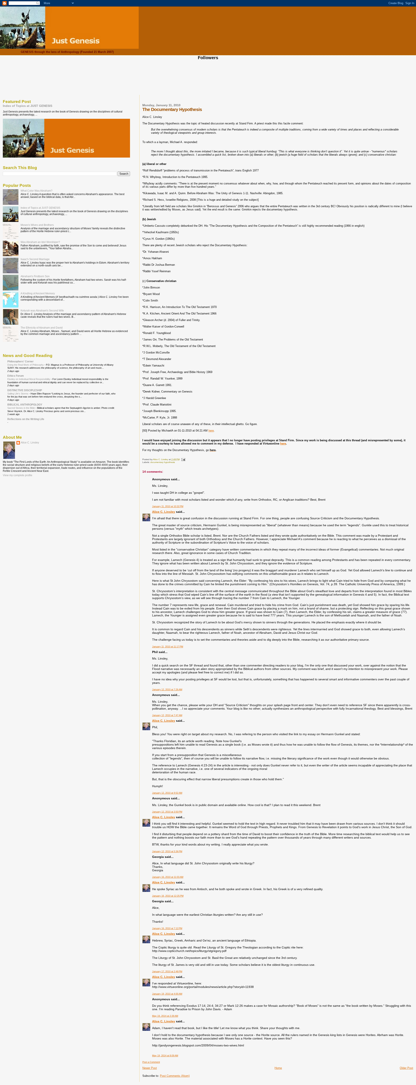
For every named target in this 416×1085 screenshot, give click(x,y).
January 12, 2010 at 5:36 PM (167, 851)
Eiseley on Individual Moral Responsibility (29, 379)
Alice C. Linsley (163, 511)
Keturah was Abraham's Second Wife (42, 310)
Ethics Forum (15, 375)
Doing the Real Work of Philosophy (25, 364)
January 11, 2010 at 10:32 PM (167, 506)
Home (278, 1068)
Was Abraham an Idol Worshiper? (40, 242)
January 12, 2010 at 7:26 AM (167, 689)
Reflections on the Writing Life (25, 419)
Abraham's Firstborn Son (35, 276)
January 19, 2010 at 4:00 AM (167, 993)
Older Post (406, 1068)
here (211, 430)
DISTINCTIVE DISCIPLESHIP (24, 390)
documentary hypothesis (162, 462)
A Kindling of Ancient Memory (38, 293)
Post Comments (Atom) (175, 1075)
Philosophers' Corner (20, 361)
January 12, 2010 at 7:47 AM (167, 715)
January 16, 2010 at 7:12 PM (167, 928)
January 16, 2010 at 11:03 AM (167, 877)
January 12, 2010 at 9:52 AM (167, 793)
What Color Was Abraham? (36, 190)
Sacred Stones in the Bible (21, 408)
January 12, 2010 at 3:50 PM (167, 811)
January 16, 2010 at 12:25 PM (168, 895)
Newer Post (149, 1068)
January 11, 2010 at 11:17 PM (167, 646)
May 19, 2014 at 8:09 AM (165, 1055)
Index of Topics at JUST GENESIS (27, 106)
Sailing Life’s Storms (18, 393)
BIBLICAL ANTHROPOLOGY (24, 404)
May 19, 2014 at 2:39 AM (165, 1016)
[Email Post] (183, 459)
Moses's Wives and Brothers (37, 224)
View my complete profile (17, 475)
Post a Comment (151, 1062)
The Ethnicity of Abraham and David (42, 327)
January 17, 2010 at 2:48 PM (167, 971)
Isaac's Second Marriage (35, 259)
